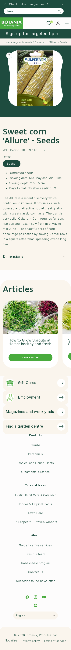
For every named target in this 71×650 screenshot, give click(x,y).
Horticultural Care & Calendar (35, 495)
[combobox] (34, 11)
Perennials (35, 454)
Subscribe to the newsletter (35, 581)
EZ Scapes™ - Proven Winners (35, 522)
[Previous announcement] (5, 4)
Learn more (30, 357)
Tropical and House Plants (35, 463)
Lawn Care (35, 513)
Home (6, 42)
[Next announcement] (62, 4)
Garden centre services (35, 545)
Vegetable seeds (22, 42)
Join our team (35, 554)
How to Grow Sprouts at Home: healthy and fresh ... (30, 343)
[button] (67, 23)
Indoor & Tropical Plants (35, 504)
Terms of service (55, 640)
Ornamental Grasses (35, 472)
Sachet (11, 163)
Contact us (35, 572)
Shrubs (35, 445)
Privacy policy (30, 640)
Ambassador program (35, 563)
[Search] (59, 11)
